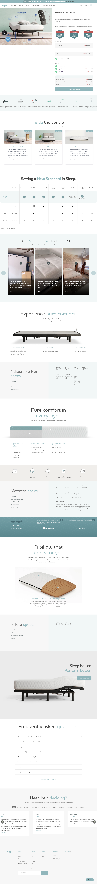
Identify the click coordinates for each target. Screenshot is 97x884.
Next (94, 822)
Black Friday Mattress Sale (56, 854)
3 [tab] (25, 42)
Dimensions (14, 381)
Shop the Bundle (84, 678)
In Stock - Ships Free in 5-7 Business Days (65, 58)
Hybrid (21, 5)
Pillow (27, 5)
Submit (45, 872)
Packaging (13, 632)
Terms (32, 863)
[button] (95, 1)
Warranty (13, 641)
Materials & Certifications (17, 499)
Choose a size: (58, 41)
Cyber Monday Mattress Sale (57, 859)
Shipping (13, 386)
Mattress (13, 5)
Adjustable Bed (61, 66)
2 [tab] (23, 42)
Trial (32, 859)
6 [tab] (30, 42)
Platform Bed (36, 5)
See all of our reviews (81, 528)
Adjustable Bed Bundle (48, 5)
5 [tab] (28, 42)
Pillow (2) (60, 71)
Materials (13, 384)
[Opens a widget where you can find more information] (90, 880)
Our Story (44, 854)
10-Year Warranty (15, 389)
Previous (2, 822)
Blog (43, 856)
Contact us (34, 854)
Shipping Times (14, 507)
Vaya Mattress (61, 69)
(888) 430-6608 (84, 5)
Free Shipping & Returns (16, 501)
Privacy (33, 861)
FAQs (32, 856)
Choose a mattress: (59, 50)
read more (38, 830)
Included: (57, 63)
